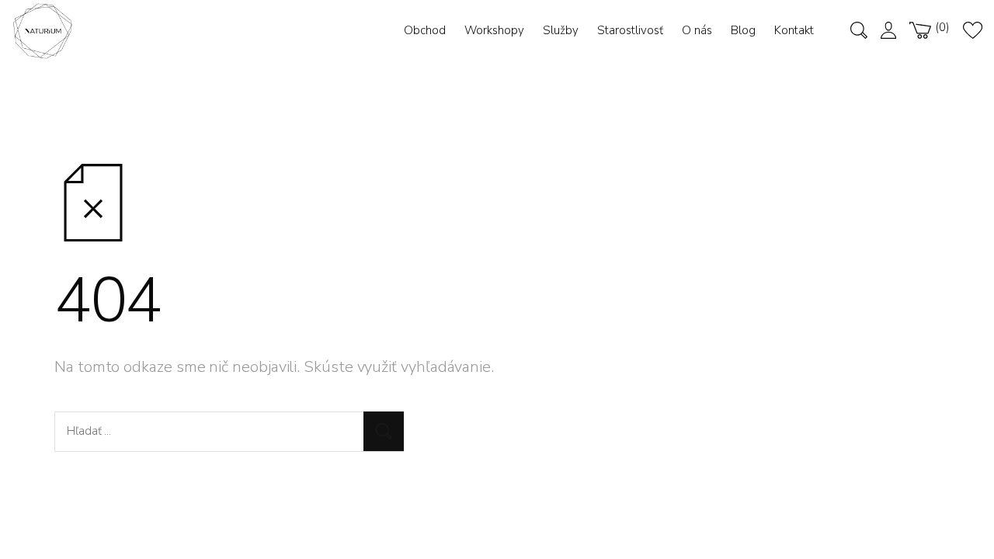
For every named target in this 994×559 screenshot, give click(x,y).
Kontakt (794, 30)
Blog (743, 30)
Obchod (425, 30)
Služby (561, 30)
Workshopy (494, 30)
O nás (697, 30)
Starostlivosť (630, 30)
